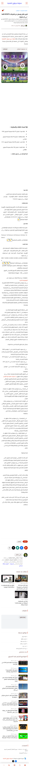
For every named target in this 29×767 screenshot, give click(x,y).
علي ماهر (23, 26)
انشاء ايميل (24, 636)
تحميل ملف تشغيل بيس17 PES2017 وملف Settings (11, 671)
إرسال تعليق (22, 617)
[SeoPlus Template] (25, 758)
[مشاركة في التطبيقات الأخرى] (9, 547)
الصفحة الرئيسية (24, 11)
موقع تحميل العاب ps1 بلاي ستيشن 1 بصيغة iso (10, 696)
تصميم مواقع (24, 638)
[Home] (25, 765)
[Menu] (14, 765)
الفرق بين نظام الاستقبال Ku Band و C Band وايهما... (7, 586)
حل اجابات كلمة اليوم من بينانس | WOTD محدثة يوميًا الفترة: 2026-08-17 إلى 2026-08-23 (10, 728)
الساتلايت (17, 11)
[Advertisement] (14, 106)
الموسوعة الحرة (24, 280)
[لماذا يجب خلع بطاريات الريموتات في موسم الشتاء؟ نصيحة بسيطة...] (21, 594)
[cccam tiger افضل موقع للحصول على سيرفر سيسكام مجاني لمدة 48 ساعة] (23, 718)
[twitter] (13, 761)
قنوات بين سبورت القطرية (8, 39)
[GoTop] (4, 765)
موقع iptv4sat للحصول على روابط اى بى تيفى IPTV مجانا (10, 711)
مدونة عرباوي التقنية (14, 3)
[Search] (19, 765)
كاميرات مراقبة (23, 643)
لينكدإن (21, 566)
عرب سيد (24, 646)
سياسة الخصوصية (23, 753)
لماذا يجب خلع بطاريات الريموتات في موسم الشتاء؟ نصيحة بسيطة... (21, 603)
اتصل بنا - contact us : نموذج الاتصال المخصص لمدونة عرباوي (16, 750)
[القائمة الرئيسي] (27, 3)
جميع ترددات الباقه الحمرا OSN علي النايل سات (10, 663)
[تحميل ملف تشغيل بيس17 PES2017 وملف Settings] (23, 670)
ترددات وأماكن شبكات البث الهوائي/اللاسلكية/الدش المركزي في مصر (10, 688)
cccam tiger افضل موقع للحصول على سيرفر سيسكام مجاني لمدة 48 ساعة (10, 719)
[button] (21, 547)
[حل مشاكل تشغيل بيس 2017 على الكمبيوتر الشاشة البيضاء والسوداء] (23, 703)
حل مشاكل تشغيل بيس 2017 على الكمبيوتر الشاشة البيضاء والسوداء (10, 704)
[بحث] (2, 3)
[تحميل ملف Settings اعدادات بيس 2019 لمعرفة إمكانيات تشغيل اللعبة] (23, 678)
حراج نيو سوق (24, 641)
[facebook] (16, 761)
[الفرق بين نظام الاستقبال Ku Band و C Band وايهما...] (7, 578)
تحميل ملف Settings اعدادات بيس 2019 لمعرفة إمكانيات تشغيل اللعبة (10, 679)
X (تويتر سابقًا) (6, 564)
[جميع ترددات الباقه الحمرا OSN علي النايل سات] (23, 662)
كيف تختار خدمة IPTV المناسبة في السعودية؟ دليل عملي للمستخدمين (22, 587)
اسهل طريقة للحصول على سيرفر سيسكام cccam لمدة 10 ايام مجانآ (10, 737)
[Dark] (9, 765)
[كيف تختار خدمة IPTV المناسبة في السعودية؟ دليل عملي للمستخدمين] (21, 578)
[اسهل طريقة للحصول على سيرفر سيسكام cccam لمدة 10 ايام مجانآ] (23, 736)
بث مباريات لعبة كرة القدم (10, 376)
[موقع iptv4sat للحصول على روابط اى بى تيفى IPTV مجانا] (23, 710)
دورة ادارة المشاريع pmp (21, 648)
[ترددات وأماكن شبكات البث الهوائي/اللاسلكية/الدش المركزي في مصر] (23, 686)
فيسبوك (12, 564)
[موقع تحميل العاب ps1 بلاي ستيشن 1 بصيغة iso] (23, 695)
